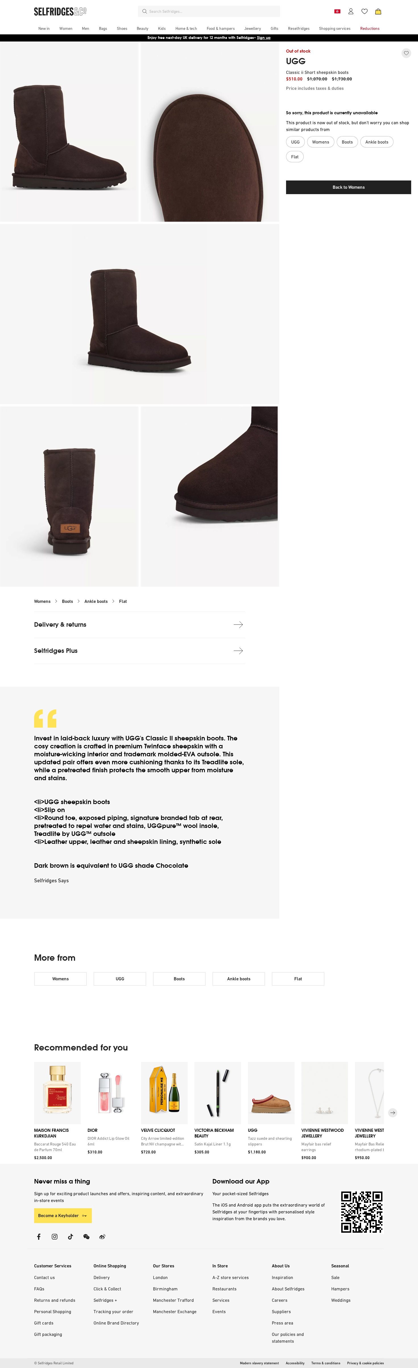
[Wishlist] (364, 11)
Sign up (264, 37)
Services (220, 1300)
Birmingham (165, 1288)
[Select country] (337, 11)
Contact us (44, 1277)
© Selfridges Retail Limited (53, 1363)
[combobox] (213, 11)
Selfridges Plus (56, 651)
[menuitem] (44, 28)
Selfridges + (105, 1300)
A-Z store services (230, 1277)
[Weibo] (102, 1240)
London (160, 1277)
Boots (67, 601)
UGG (296, 61)
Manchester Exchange (174, 1311)
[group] (209, 1113)
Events (219, 1311)
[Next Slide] (392, 1112)
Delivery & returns (60, 624)
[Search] (144, 11)
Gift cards (43, 1322)
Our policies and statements (288, 1338)
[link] (56, 1147)
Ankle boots (96, 601)
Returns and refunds (54, 1300)
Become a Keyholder (58, 1215)
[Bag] (378, 11)
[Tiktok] (70, 1240)
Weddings (341, 1300)
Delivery (102, 1277)
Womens (42, 601)
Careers (279, 1300)
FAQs (39, 1288)
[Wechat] (86, 1240)
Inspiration (282, 1277)
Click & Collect (107, 1288)
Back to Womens (349, 187)
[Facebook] (38, 1240)
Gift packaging (48, 1334)
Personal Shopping (52, 1311)
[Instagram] (54, 1240)
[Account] (351, 11)
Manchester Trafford (173, 1300)
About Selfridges (288, 1288)
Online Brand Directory (116, 1322)
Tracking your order (113, 1311)
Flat (123, 601)
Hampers (340, 1288)
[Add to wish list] (406, 53)
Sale (335, 1277)
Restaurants (224, 1288)
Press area (282, 1322)
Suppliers (281, 1311)
